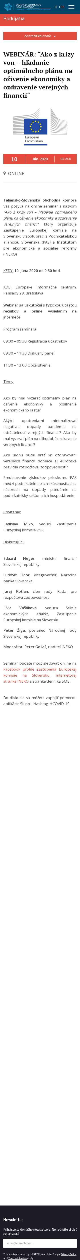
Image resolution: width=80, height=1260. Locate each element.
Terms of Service (17, 1258)
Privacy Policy (68, 1254)
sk (63, 7)
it (56, 7)
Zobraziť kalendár (37, 36)
